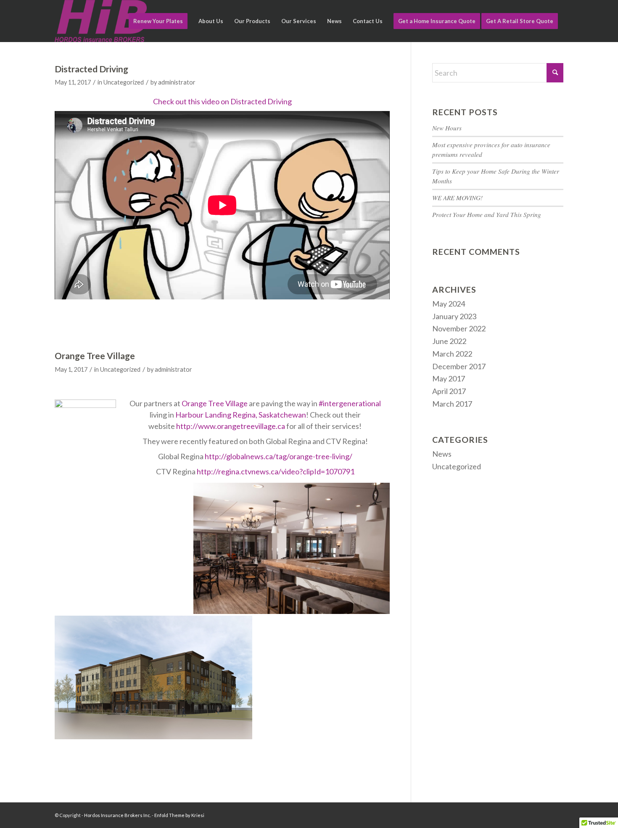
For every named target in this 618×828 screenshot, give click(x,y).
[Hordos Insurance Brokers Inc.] (101, 21)
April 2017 (449, 391)
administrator (176, 82)
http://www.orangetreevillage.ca (230, 426)
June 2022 (449, 341)
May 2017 (448, 378)
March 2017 (452, 403)
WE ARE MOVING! (457, 197)
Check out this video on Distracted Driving (222, 101)
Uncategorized (123, 82)
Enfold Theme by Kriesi (179, 815)
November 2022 (459, 328)
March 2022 (452, 353)
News (442, 453)
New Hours (447, 128)
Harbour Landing (203, 414)
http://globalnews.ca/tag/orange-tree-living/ (278, 456)
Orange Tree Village (95, 355)
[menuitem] (158, 21)
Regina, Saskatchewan (269, 414)
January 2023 (454, 316)
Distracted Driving (91, 68)
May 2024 (448, 303)
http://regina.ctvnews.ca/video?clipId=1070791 (275, 471)
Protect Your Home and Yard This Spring (486, 214)
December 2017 (459, 366)
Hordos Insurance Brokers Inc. (117, 815)
